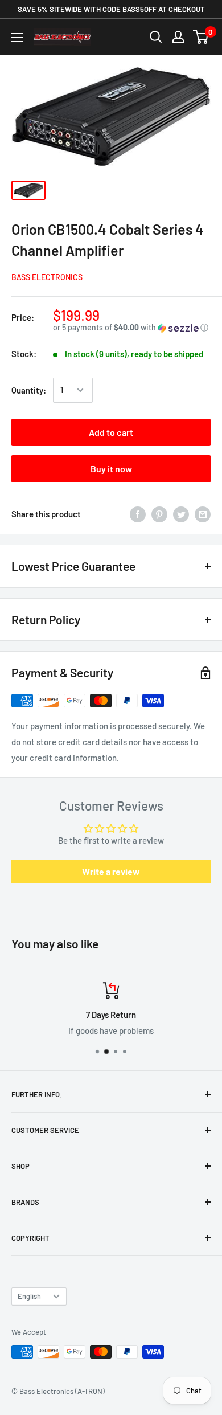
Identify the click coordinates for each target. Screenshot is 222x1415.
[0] (201, 37)
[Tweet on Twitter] (181, 513)
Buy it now (111, 468)
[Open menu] (17, 37)
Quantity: (28, 390)
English (29, 1296)
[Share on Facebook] (138, 513)
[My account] (178, 37)
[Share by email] (203, 513)
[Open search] (156, 37)
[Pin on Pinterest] (159, 513)
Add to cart (111, 432)
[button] (132, 327)
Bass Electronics (47, 277)
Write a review (111, 871)
